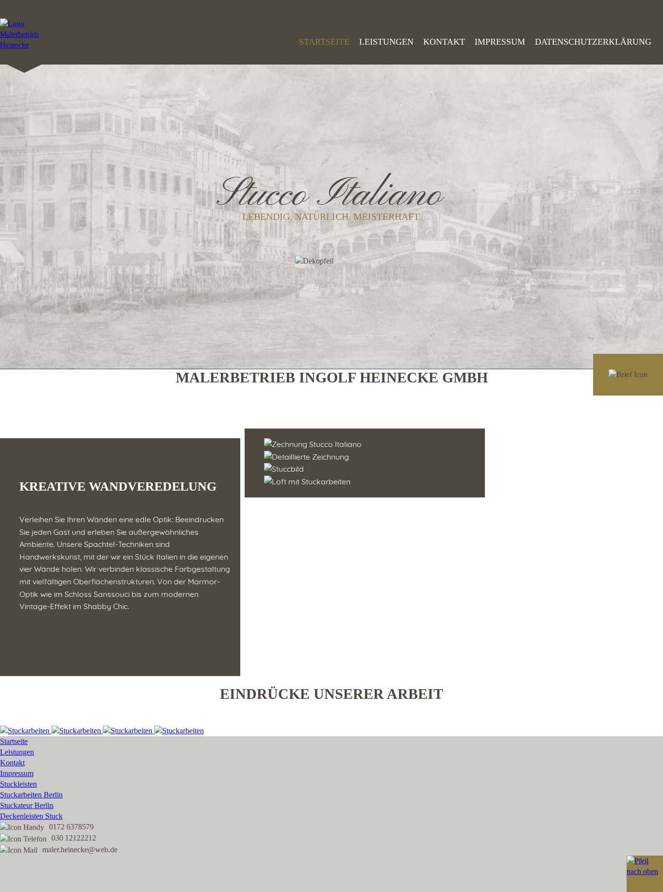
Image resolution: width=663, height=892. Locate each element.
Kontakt (444, 42)
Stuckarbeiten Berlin (31, 795)
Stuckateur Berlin (26, 805)
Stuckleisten (18, 784)
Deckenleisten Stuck (31, 816)
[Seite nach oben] (645, 874)
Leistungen (386, 42)
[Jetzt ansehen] (25, 731)
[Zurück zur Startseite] (24, 45)
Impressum (500, 42)
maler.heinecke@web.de (79, 849)
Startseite (324, 42)
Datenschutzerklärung (593, 42)
